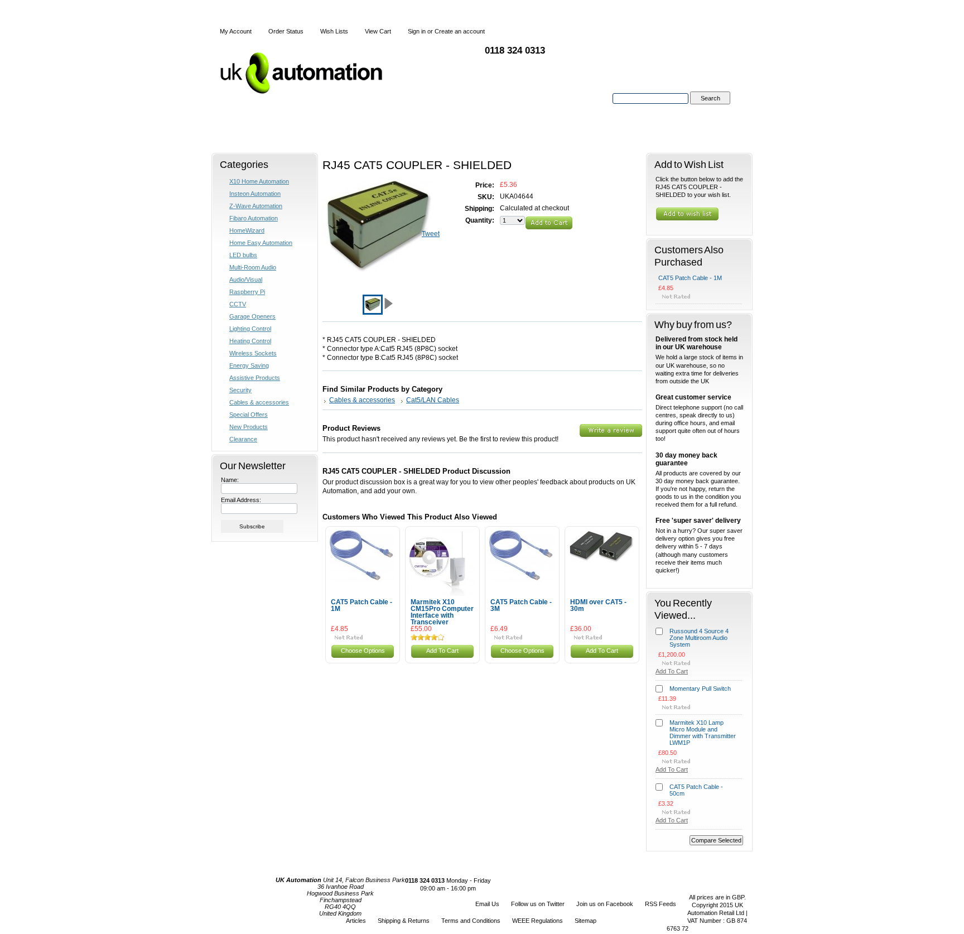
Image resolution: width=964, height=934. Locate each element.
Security (240, 390)
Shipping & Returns (404, 920)
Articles (356, 920)
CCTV (237, 304)
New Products (248, 426)
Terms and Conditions (470, 920)
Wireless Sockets (253, 353)
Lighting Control (250, 328)
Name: (230, 479)
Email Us (487, 904)
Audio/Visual (245, 279)
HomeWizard (246, 230)
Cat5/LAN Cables (432, 400)
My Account (236, 31)
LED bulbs (243, 255)
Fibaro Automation (253, 218)
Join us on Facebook (604, 904)
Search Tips (709, 111)
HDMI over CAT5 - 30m (598, 605)
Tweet (431, 234)
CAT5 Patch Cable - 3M (521, 605)
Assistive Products (254, 377)
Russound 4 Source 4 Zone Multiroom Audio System (699, 638)
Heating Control (250, 341)
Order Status (285, 31)
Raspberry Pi (247, 291)
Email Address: (241, 500)
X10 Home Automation (259, 181)
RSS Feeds (660, 904)
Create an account (460, 31)
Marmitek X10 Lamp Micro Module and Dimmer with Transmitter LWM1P (702, 732)
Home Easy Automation (260, 242)
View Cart (378, 31)
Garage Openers (252, 316)
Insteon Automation (255, 193)
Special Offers (248, 414)
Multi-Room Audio (252, 267)
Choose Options (363, 650)
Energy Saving (249, 365)
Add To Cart (442, 650)
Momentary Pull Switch (700, 688)
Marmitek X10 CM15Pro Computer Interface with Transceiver (442, 612)
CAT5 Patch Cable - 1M (361, 605)
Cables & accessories (259, 402)
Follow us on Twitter (538, 904)
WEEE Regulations (537, 920)
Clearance (243, 439)
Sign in (417, 31)
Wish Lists (334, 31)
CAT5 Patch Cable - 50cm (696, 790)
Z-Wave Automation (255, 206)
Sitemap (585, 920)
